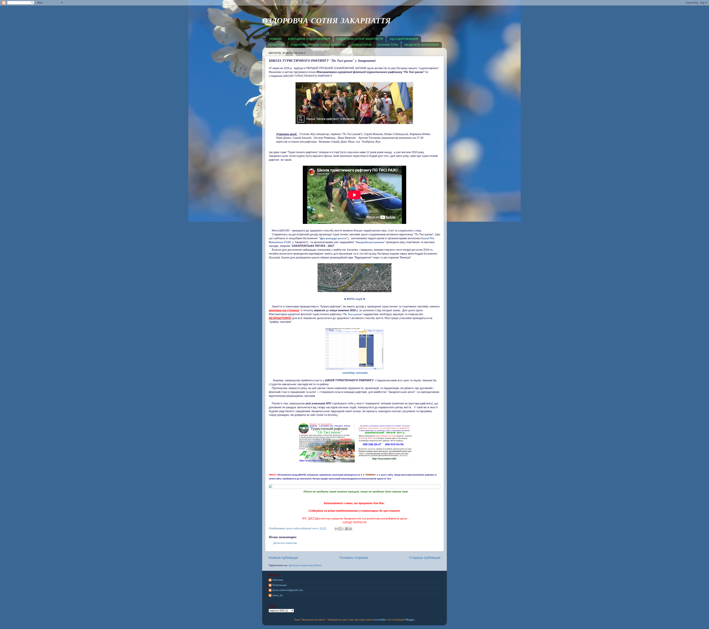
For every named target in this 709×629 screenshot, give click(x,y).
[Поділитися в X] (343, 529)
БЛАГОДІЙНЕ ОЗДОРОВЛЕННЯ (309, 38)
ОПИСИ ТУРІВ (361, 44)
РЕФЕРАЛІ (370, 475)
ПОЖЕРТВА (276, 44)
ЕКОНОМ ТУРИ (387, 44)
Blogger (409, 619)
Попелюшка (279, 585)
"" (333, 238)
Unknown (277, 580)
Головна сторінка (353, 558)
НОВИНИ (275, 38)
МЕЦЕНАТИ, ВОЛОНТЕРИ (421, 44)
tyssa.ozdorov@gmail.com (287, 590)
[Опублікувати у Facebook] (347, 529)
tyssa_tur (277, 595)
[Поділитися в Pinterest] (350, 529)
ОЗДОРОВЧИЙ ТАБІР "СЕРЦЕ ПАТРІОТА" (318, 44)
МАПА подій (354, 298)
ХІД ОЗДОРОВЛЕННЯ (403, 38)
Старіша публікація (424, 558)
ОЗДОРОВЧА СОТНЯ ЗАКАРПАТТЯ (326, 21)
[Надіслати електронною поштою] (336, 529)
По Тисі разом (352, 314)
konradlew (380, 619)
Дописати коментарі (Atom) (305, 565)
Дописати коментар (285, 543)
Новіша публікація (283, 558)
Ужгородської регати (370, 242)
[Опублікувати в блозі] (340, 529)
